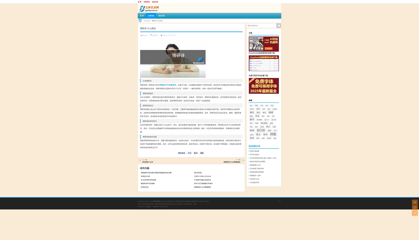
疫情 (256, 127)
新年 (263, 116)
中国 (256, 105)
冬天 (258, 109)
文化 (257, 115)
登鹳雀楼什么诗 (255, 165)
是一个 (267, 120)
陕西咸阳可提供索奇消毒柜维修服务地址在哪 (156, 172)
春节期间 (259, 120)
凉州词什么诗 (254, 179)
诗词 (252, 138)
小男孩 (279, 201)
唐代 (252, 112)
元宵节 (252, 109)
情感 (271, 112)
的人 (268, 126)
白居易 (262, 127)
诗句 (265, 134)
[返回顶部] (414, 213)
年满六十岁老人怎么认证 (202, 176)
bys (147, 35)
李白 (251, 123)
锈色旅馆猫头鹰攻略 (257, 172)
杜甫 (256, 123)
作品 (267, 105)
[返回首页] (414, 202)
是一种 (274, 120)
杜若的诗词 (145, 187)
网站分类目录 (171, 201)
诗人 (258, 134)
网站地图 (187, 201)
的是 (274, 127)
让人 (275, 130)
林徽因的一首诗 (255, 175)
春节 (252, 119)
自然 (269, 130)
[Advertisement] (65, 224)
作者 (272, 105)
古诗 (269, 109)
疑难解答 (193, 201)
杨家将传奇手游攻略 (148, 183)
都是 (275, 138)
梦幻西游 (264, 123)
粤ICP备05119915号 (203, 201)
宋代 (258, 112)
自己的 (261, 130)
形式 (174, 84)
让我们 (251, 135)
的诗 (252, 130)
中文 (167, 84)
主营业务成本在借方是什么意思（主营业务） (264, 158)
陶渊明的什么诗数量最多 (232, 162)
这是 (263, 138)
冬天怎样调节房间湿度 (148, 180)
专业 (251, 105)
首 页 (139, 2)
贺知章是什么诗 (147, 162)
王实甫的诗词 (254, 182)
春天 (273, 116)
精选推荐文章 (180, 201)
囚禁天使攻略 (254, 151)
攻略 (251, 116)
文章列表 (147, 2)
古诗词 (275, 109)
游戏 (271, 123)
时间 (268, 116)
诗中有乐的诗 (254, 154)
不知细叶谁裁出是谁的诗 (202, 180)
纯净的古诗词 (145, 176)
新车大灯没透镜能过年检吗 (203, 183)
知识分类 (155, 2)
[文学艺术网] (149, 4)
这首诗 (269, 138)
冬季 (264, 109)
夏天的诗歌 (198, 172)
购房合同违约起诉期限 (257, 161)
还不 (257, 138)
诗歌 (161, 84)
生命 (251, 127)
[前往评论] (414, 207)
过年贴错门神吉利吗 (257, 168)
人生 (261, 105)
